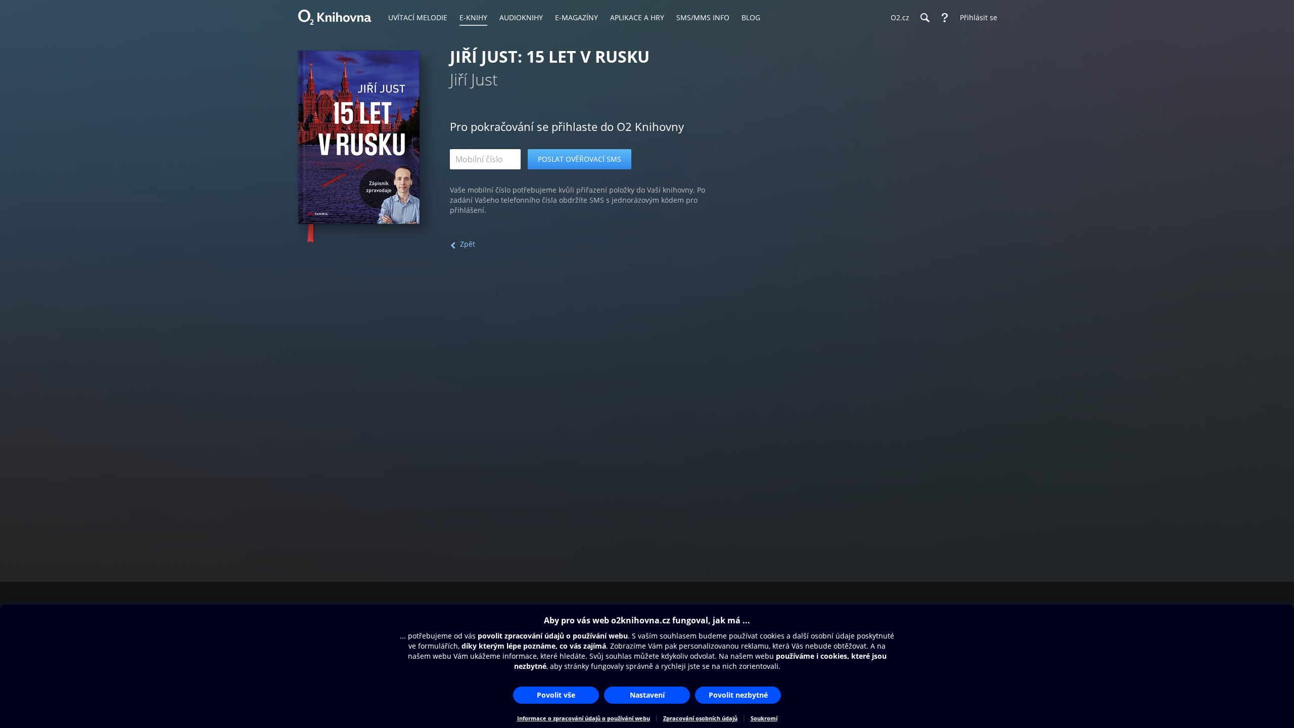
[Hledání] (924, 17)
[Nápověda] (945, 17)
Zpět (467, 244)
